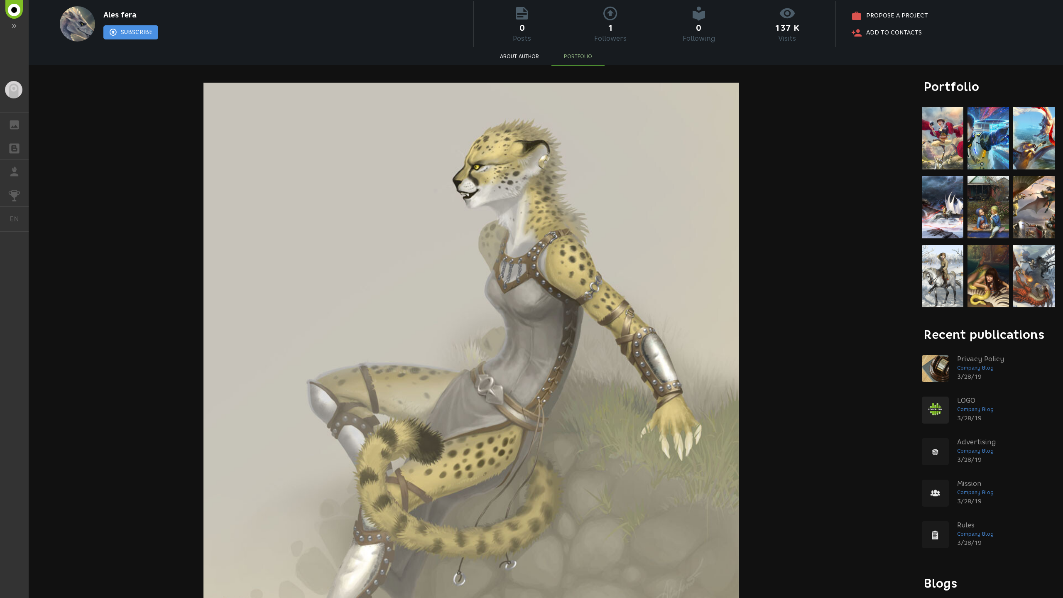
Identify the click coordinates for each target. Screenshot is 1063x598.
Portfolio (951, 86)
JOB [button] (14, 171)
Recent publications (984, 334)
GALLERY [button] (14, 124)
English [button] (19, 219)
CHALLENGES (14, 194)
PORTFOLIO (578, 56)
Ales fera (120, 15)
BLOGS (14, 147)
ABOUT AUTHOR (519, 56)
